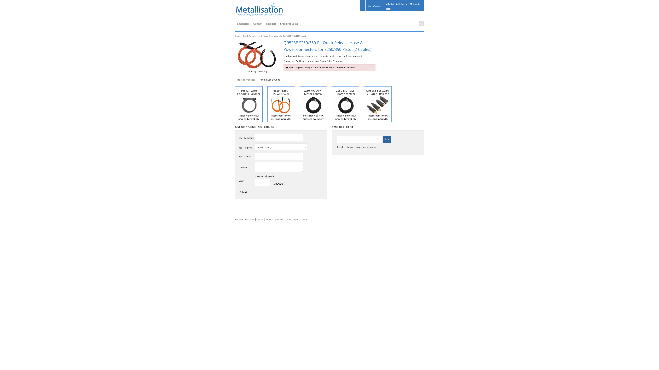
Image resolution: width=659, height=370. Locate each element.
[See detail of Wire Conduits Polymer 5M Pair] (249, 104)
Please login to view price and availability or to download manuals (321, 67)
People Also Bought (270, 79)
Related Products (246, 79)
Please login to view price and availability (248, 117)
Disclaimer (250, 219)
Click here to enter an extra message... (356, 147)
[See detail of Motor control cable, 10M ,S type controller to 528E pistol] (345, 104)
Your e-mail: (245, 156)
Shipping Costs (289, 23)
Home (237, 36)
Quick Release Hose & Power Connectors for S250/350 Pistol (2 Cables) (274, 36)
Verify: (242, 180)
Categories (243, 23)
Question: (244, 167)
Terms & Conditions (274, 219)
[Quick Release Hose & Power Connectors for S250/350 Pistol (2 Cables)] (257, 55)
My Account (402, 4)
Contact (257, 23)
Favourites (416, 4)
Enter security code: (265, 176)
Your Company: (246, 137)
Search (305, 219)
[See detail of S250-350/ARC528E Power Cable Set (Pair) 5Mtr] (281, 104)
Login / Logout (292, 219)
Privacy (260, 219)
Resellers (271, 23)
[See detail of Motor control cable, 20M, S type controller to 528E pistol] (313, 104)
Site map (239, 219)
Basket (391, 4)
